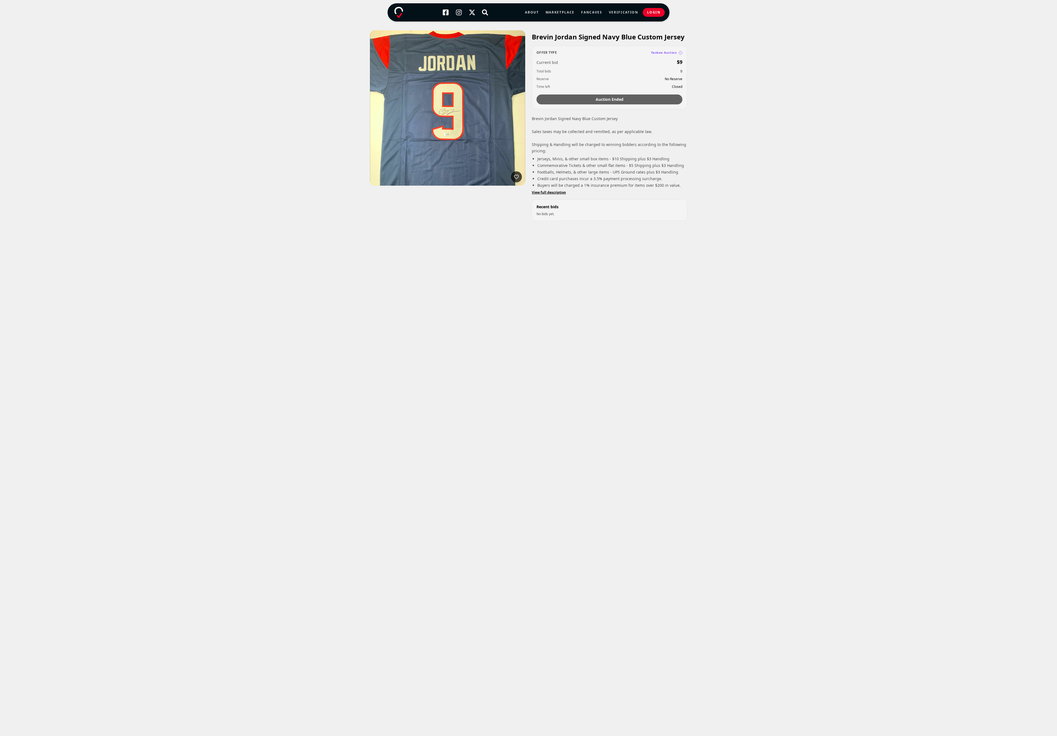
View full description (549, 192)
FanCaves (591, 12)
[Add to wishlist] (516, 176)
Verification (623, 12)
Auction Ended (609, 99)
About (532, 12)
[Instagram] (459, 12)
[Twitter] (472, 12)
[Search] (485, 12)
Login (653, 12)
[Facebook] (445, 12)
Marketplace (560, 12)
